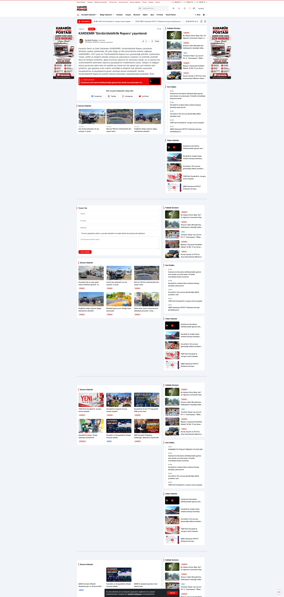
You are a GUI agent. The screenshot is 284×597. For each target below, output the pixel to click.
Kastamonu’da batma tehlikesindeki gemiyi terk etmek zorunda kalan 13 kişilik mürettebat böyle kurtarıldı (187, 96)
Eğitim (145, 15)
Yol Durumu (113, 2)
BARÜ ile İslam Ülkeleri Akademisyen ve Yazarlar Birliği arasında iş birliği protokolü (178, 21)
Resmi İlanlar (81, 2)
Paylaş (157, 41)
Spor (152, 15)
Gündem (119, 15)
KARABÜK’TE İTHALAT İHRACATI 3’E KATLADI (185, 449)
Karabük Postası (91, 40)
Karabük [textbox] (201, 8)
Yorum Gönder (85, 252)
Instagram (129, 96)
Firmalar (160, 15)
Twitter (113, 96)
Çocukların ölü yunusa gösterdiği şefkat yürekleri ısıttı (185, 115)
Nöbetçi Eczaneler (100, 2)
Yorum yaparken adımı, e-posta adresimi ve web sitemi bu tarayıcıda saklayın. (113, 233)
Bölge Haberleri (106, 15)
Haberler (82, 29)
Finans (144, 2)
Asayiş (128, 15)
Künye (157, 2)
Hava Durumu (123, 2)
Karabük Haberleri (88, 15)
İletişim (151, 2)
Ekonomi (136, 15)
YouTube (145, 96)
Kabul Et (172, 593)
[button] (179, 8)
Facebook (98, 96)
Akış (198, 15)
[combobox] (204, 8)
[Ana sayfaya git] (78, 14)
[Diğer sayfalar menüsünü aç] (204, 14)
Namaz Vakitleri (135, 2)
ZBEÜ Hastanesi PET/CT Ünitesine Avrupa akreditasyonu (118, 21)
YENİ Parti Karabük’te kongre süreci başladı (187, 123)
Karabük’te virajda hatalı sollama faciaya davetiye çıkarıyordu (185, 106)
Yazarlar (90, 2)
